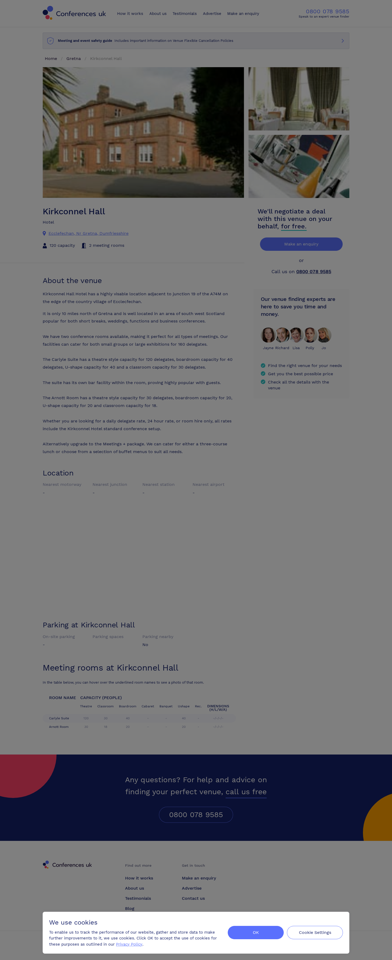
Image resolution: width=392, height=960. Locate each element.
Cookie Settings (315, 932)
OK (256, 932)
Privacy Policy (129, 944)
